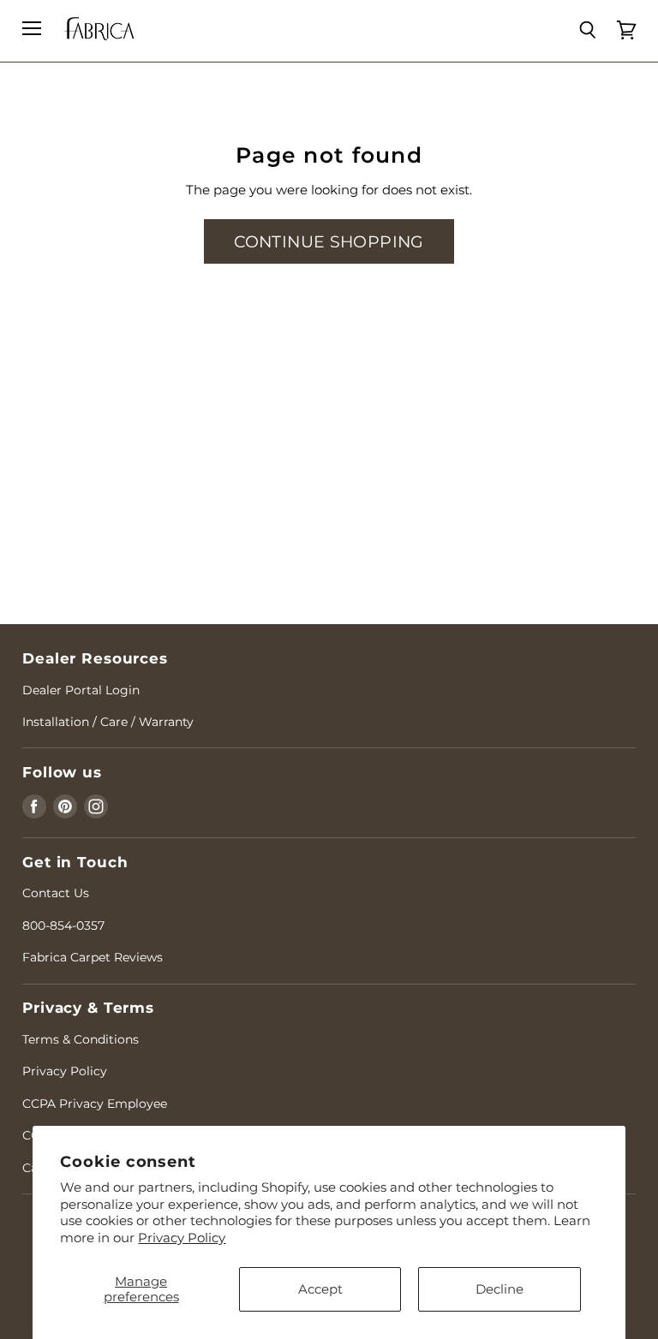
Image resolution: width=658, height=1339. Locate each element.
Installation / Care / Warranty (108, 721)
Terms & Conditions (80, 1039)
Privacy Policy (181, 1237)
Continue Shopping (329, 241)
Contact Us (55, 893)
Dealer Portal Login (81, 690)
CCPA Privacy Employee (94, 1103)
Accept (320, 1289)
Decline (499, 1289)
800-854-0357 (63, 925)
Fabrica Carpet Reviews (92, 957)
